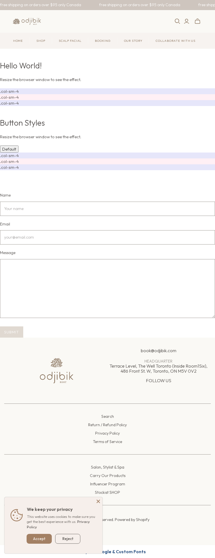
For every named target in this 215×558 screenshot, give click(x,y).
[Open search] (177, 21)
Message (7, 252)
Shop (40, 41)
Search (107, 416)
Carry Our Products (107, 475)
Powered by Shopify (132, 519)
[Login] (187, 21)
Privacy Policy (107, 433)
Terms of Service (107, 441)
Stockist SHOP (107, 492)
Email (5, 224)
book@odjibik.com (158, 350)
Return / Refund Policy (107, 424)
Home (18, 41)
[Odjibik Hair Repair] (27, 21)
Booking (102, 41)
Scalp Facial (70, 41)
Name (5, 195)
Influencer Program (107, 483)
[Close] (98, 501)
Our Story (133, 41)
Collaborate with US (175, 41)
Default (9, 149)
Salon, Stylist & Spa (107, 467)
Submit (11, 332)
